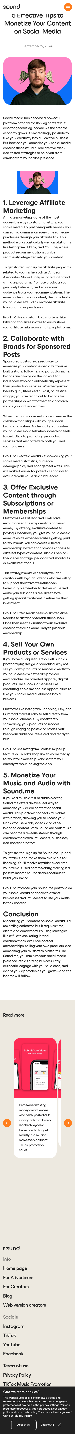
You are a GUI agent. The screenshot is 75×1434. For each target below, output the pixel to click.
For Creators (16, 1287)
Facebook (13, 1354)
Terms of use (16, 1366)
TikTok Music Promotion (27, 1384)
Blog (7, 1296)
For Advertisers (18, 1278)
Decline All (47, 1425)
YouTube (11, 1345)
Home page (15, 1268)
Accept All (24, 1425)
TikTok (9, 1336)
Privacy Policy (17, 1375)
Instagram (13, 1326)
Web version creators (24, 1305)
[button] (68, 7)
